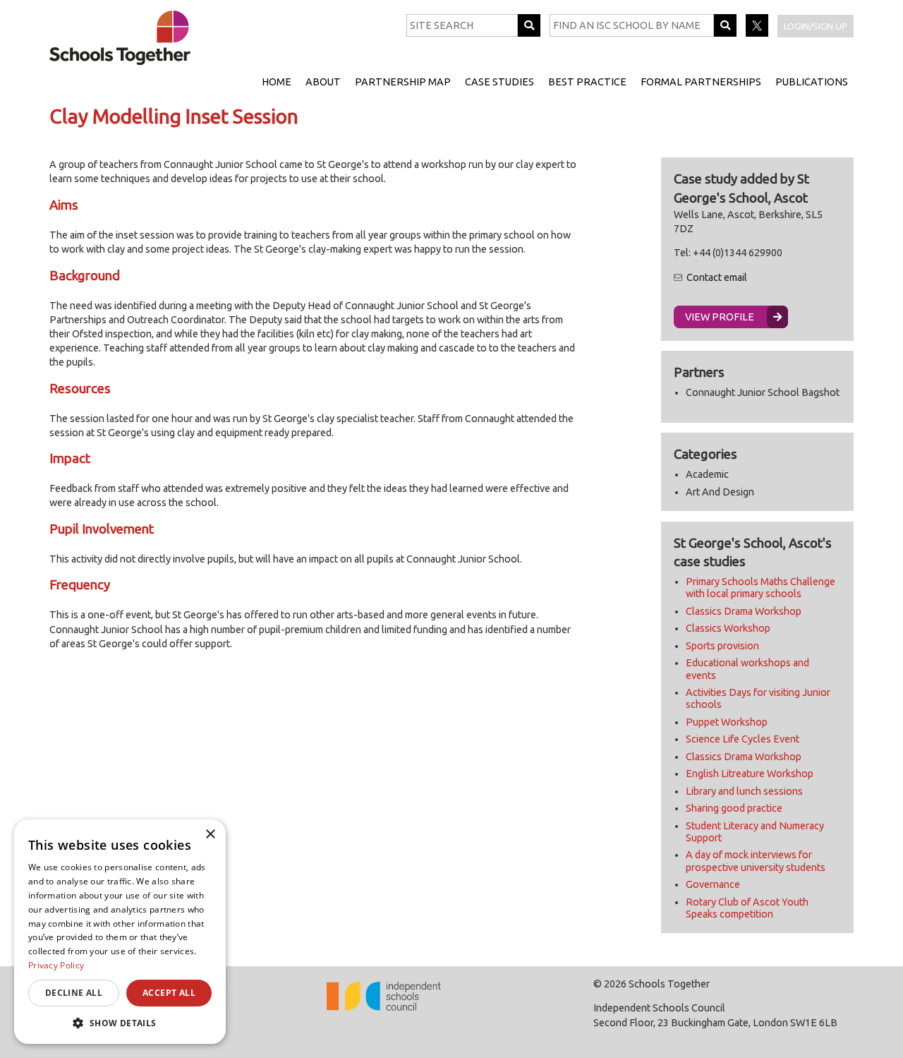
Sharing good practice (734, 808)
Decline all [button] (73, 993)
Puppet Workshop (727, 722)
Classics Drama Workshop (743, 611)
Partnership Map (403, 82)
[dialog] (120, 931)
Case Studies (499, 82)
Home (276, 82)
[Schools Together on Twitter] (758, 33)
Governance (713, 884)
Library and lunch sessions (744, 791)
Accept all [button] (169, 993)
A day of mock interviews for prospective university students (755, 860)
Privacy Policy (56, 965)
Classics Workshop (728, 628)
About (323, 82)
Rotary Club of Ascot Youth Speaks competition (747, 908)
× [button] (210, 834)
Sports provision (722, 645)
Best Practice (587, 82)
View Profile (719, 317)
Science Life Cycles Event (742, 739)
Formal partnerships (701, 82)
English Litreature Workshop (749, 773)
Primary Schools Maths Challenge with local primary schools (760, 587)
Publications (811, 82)
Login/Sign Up (815, 26)
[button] (120, 1023)
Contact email (716, 277)
